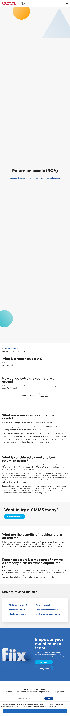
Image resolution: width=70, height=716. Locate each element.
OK (35, 711)
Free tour (44, 662)
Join (49, 698)
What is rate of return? (17, 614)
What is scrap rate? (43, 605)
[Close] (67, 705)
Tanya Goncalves (11, 348)
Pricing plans (44, 668)
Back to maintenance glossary (48, 614)
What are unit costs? (17, 609)
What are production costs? (47, 609)
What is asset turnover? (18, 605)
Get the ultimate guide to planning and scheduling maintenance (36, 178)
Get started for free (16, 516)
